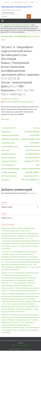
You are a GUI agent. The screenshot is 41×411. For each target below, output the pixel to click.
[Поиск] (29, 16)
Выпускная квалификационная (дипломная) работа (16, 25)
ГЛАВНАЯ (6, 2)
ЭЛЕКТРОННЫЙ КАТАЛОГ (19, 2)
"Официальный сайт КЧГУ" (20, 335)
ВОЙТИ (32, 2)
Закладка (6, 119)
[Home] (1, 25)
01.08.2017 (15, 99)
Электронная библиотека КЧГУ (16, 7)
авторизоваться (31, 183)
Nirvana (22, 339)
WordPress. (29, 339)
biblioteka (6, 99)
